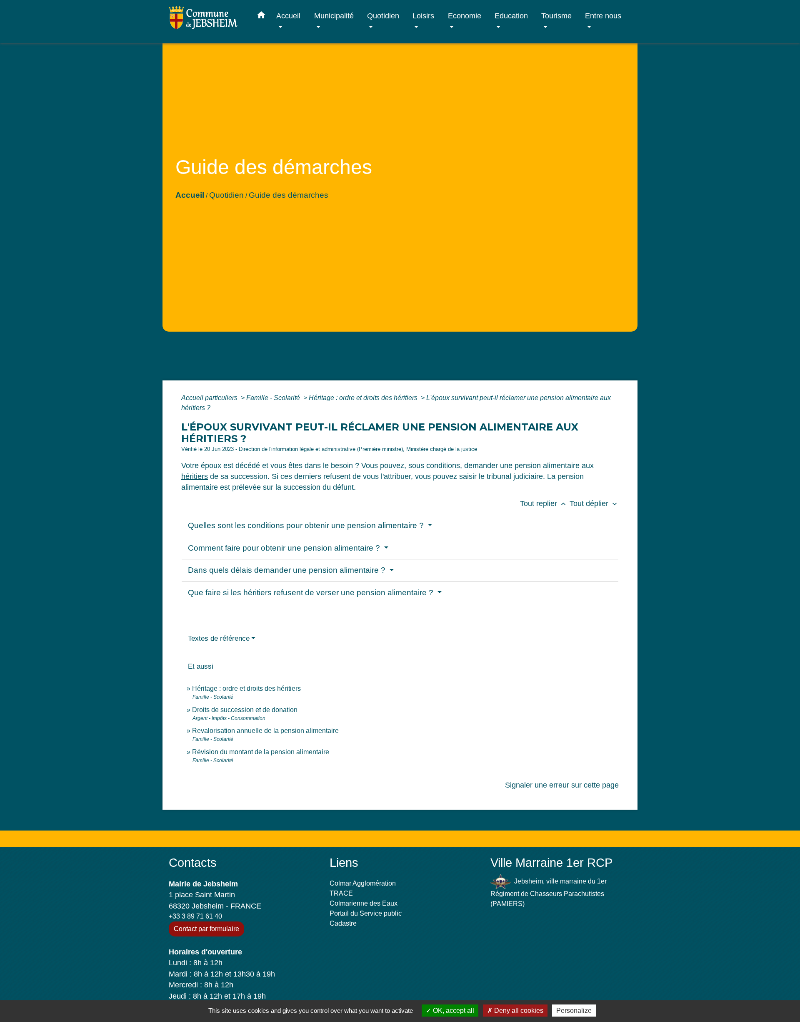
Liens (344, 862)
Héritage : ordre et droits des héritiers (364, 397)
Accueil (189, 195)
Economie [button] (464, 15)
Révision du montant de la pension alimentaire (260, 751)
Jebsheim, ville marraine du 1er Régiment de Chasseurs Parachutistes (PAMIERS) (548, 892)
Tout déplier (594, 503)
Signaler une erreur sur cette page (562, 785)
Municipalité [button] (334, 15)
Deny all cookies (517, 1010)
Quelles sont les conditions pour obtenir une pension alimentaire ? (307, 525)
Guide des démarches (288, 195)
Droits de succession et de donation (245, 709)
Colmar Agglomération (363, 883)
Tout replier (544, 503)
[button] (261, 17)
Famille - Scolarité (274, 397)
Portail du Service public (366, 913)
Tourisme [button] (556, 15)
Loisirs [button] (423, 15)
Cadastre (343, 923)
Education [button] (511, 15)
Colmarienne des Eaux (364, 903)
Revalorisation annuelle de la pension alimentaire (265, 730)
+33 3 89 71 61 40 (195, 916)
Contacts (193, 862)
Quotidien (226, 195)
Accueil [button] (288, 15)
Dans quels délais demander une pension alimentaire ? (288, 570)
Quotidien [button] (383, 15)
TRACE (341, 893)
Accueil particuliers (210, 397)
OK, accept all (452, 1010)
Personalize (574, 1010)
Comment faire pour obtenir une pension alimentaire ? (285, 548)
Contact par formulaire (206, 928)
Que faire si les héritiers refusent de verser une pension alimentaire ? (311, 592)
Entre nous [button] (603, 15)
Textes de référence (219, 638)
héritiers (194, 476)
